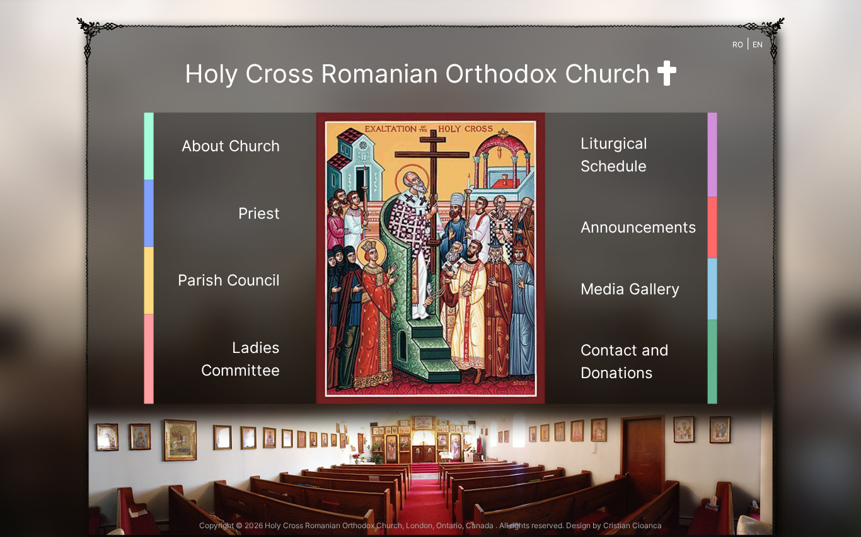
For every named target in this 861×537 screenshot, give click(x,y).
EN (758, 44)
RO (737, 44)
